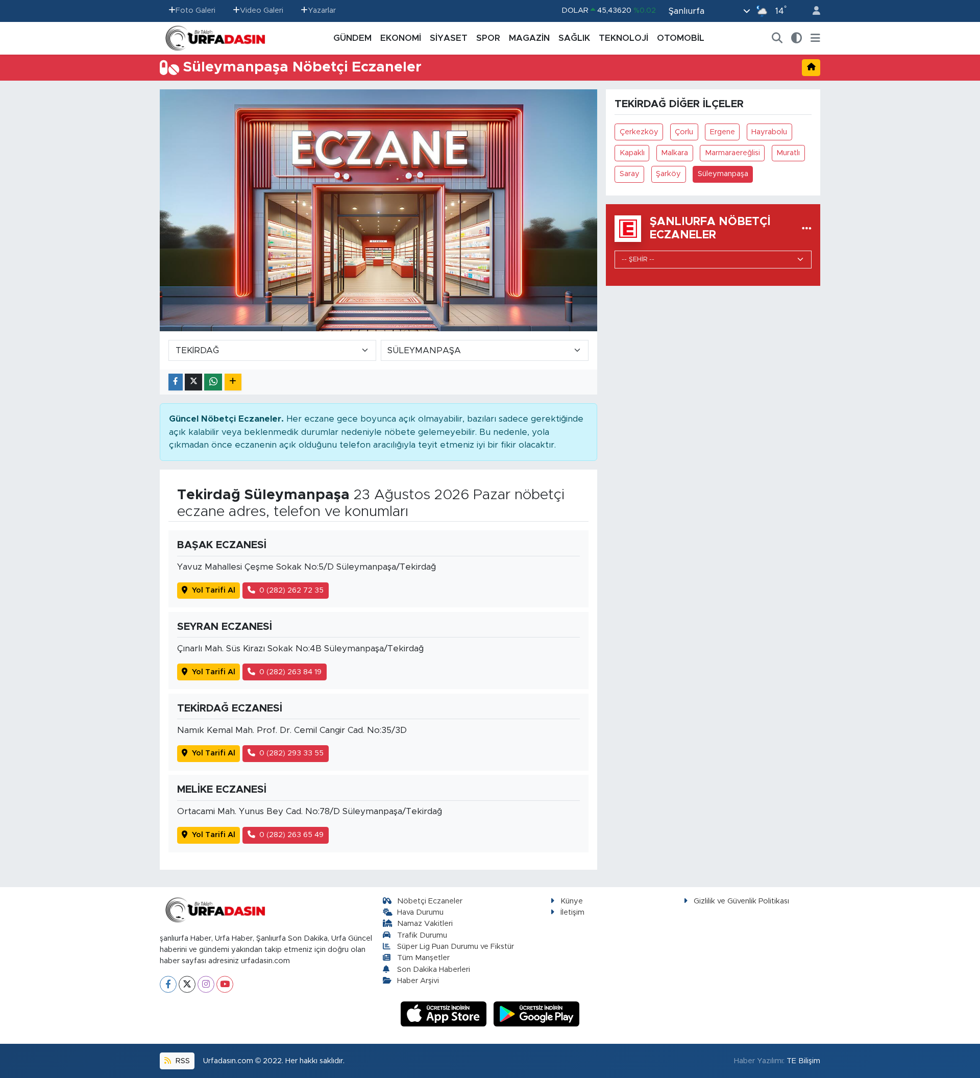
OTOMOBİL (680, 38)
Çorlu (684, 132)
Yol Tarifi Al (213, 590)
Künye (571, 901)
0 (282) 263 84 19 (290, 672)
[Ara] (777, 38)
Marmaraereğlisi (732, 153)
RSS (182, 1061)
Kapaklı (632, 153)
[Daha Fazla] (233, 382)
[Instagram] (206, 984)
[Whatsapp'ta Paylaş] (213, 382)
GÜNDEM (352, 38)
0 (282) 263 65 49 (291, 835)
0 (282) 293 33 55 (291, 753)
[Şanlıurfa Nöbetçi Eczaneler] (807, 228)
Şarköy (668, 174)
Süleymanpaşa (723, 174)
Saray (630, 174)
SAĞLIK (574, 38)
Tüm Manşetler (423, 958)
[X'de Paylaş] (193, 382)
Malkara (674, 153)
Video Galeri (261, 10)
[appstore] (445, 1013)
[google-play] (537, 1013)
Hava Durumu (420, 912)
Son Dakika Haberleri (433, 969)
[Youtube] (224, 984)
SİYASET (449, 38)
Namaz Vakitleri (425, 923)
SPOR (488, 38)
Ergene (722, 132)
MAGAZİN (529, 38)
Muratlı (788, 153)
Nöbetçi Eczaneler (429, 901)
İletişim (572, 912)
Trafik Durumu (422, 935)
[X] (187, 984)
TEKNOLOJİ (623, 38)
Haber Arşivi (418, 981)
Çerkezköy (639, 132)
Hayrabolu (769, 132)
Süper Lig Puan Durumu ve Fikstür (455, 946)
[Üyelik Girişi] (812, 11)
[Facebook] (168, 984)
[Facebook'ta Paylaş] (175, 382)
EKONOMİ (400, 38)
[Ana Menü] (815, 38)
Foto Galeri (195, 10)
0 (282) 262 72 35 (291, 590)
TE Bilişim (803, 1061)
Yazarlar (322, 10)
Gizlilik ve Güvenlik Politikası (741, 901)
